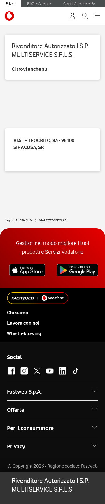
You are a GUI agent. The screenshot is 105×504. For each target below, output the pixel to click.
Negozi (9, 220)
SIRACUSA (26, 220)
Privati (10, 3)
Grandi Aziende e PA (79, 3)
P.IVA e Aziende (39, 3)
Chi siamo (17, 313)
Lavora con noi (23, 323)
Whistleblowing (24, 333)
